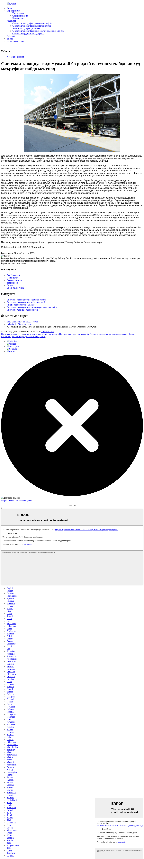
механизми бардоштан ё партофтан (41, 334)
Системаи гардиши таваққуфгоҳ (27, 33)
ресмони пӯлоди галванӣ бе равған (28, 336)
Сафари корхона (20, 16)
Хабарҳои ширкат (15, 57)
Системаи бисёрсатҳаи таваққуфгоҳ (93, 334)
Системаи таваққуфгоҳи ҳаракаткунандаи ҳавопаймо (38, 31)
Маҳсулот (11, 21)
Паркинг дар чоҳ (67, 334)
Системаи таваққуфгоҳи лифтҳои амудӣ (31, 26)
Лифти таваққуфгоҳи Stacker (26, 28)
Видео (10, 38)
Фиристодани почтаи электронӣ (16, 500)
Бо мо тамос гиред (15, 41)
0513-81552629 (14, 321)
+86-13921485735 (30, 321)
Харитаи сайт (47, 331)
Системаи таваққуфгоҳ (12, 334)
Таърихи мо (18, 13)
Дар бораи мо (13, 11)
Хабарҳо (11, 36)
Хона (9, 8)
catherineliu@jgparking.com (19, 324)
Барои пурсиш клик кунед (13, 263)
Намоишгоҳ (18, 18)
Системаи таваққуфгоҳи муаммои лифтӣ (32, 23)
